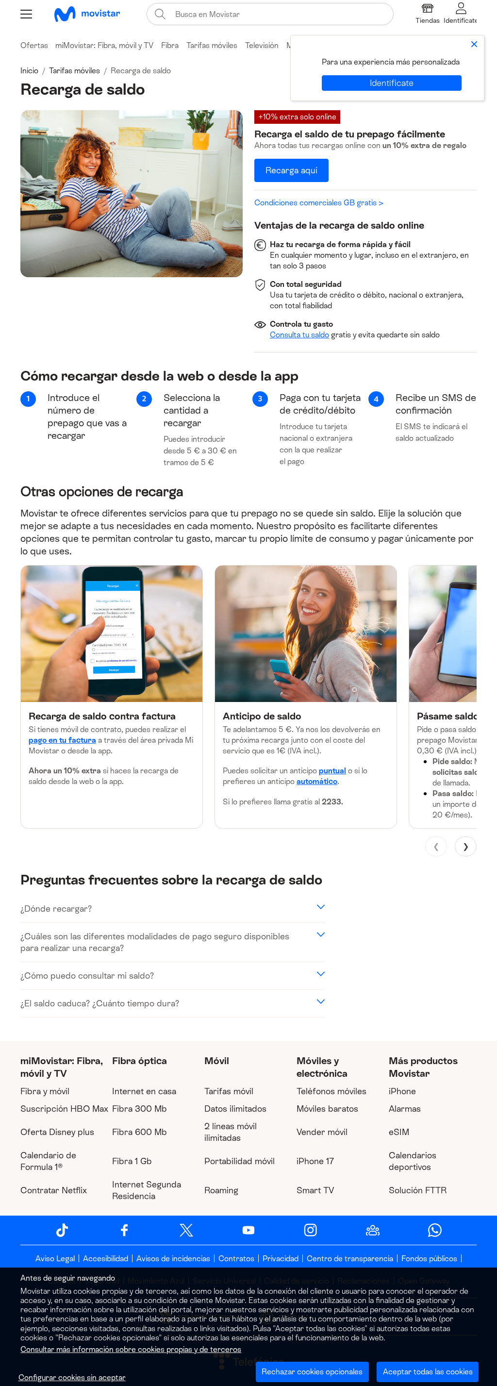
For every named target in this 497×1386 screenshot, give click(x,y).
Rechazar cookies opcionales (312, 1371)
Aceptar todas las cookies (428, 1371)
